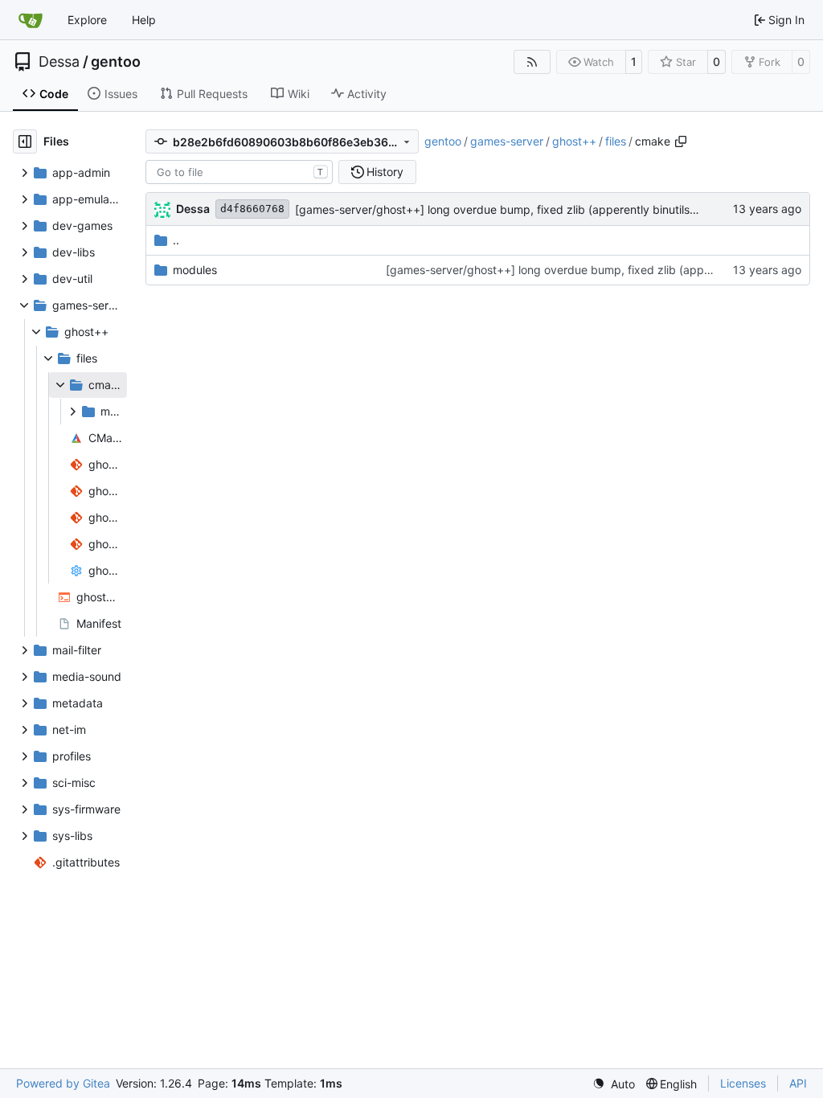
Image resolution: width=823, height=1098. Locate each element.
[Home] (30, 20)
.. (176, 240)
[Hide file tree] (25, 141)
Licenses (743, 1083)
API (798, 1083)
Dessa (59, 62)
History (384, 171)
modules (195, 270)
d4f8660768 (252, 209)
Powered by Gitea (63, 1083)
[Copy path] (680, 141)
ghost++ (574, 141)
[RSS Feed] (532, 62)
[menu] (613, 1084)
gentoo (116, 62)
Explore (87, 20)
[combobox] (239, 172)
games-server (506, 141)
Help (144, 20)
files (615, 141)
